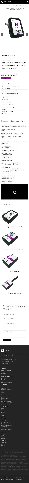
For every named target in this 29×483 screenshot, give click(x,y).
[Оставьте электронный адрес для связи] (14, 318)
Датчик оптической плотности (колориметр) (15, 249)
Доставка (3, 444)
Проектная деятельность (6, 401)
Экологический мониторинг (6, 425)
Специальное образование (6, 402)
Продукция (13, 8)
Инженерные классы (5, 423)
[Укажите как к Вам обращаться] (14, 314)
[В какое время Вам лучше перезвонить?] (14, 327)
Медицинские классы (5, 422)
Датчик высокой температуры (12, 85)
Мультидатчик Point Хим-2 (14, 227)
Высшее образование (5, 404)
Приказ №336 (3, 445)
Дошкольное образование (6, 397)
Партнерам (3, 438)
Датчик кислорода (14, 271)
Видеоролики (3, 388)
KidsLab (2, 392)
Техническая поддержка (6, 386)
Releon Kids (3, 378)
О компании (3, 434)
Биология (3, 411)
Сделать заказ (4, 442)
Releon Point (3, 379)
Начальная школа (4, 398)
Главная (7, 8)
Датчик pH (7, 88)
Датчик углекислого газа (14, 293)
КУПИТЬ (6, 78)
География (3, 416)
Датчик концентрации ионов (11, 93)
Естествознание (4, 426)
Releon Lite (3, 391)
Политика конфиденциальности (14, 479)
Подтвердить (7, 340)
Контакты (3, 435)
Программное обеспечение (6, 382)
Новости (2, 437)
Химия (2, 409)
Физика (2, 408)
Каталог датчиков (20, 8)
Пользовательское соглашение (7, 481)
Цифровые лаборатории (6, 370)
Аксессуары (3, 373)
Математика (3, 418)
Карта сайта (5, 479)
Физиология (3, 414)
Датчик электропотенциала (11, 90)
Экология (3, 412)
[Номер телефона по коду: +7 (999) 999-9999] (14, 323)
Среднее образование (5, 399)
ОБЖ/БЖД (3, 415)
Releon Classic (4, 381)
